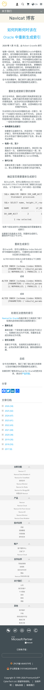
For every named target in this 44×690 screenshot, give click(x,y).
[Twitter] (8, 391)
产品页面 (26, 373)
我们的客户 (22, 589)
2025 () (9, 411)
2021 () (9, 430)
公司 (22, 585)
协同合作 (22, 481)
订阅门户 (22, 552)
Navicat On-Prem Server (22, 509)
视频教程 (22, 531)
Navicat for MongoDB (22, 490)
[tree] (22, 427)
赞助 (22, 573)
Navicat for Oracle (10, 318)
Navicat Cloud (22, 506)
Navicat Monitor (22, 484)
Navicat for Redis (22, 487)
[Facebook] (4, 391)
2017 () (8, 449)
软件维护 (22, 610)
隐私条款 (19, 685)
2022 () (9, 425)
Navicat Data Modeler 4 (22, 474)
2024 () (9, 415)
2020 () (9, 434)
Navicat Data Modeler (22, 518)
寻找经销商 (22, 564)
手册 (22, 527)
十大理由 (22, 592)
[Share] (17, 391)
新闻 (22, 598)
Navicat (22, 502)
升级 (22, 613)
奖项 (22, 595)
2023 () (9, 420)
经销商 (22, 567)
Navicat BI (22, 512)
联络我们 (30, 685)
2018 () (9, 444)
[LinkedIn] (13, 391)
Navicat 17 (22, 471)
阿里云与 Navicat (22, 494)
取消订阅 (22, 623)
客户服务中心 (22, 548)
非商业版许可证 (22, 617)
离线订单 (22, 620)
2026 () (9, 406)
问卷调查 (22, 534)
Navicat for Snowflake (22, 478)
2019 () (9, 439)
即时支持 (22, 537)
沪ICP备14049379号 (22, 663)
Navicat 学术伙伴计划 (22, 576)
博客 (22, 601)
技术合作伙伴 (22, 570)
